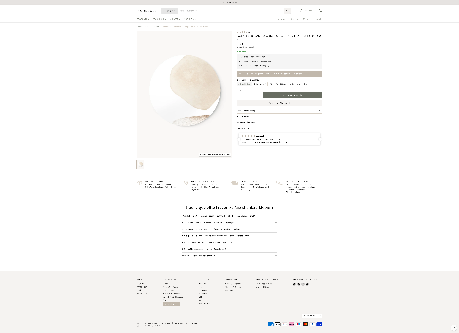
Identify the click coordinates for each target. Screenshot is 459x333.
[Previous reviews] (238, 139)
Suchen (139, 323)
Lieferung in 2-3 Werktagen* (229, 2)
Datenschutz (203, 300)
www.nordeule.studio (264, 284)
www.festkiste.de (262, 287)
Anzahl (239, 90)
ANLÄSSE (174, 19)
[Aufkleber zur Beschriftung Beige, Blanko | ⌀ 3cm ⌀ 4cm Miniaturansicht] (140, 164)
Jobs (200, 287)
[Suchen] (287, 11)
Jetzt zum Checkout (279, 103)
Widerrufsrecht (204, 303)
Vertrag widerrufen (171, 304)
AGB (200, 297)
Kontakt (318, 19)
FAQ (164, 300)
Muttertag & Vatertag (233, 287)
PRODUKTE (142, 19)
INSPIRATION (189, 19)
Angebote (282, 19)
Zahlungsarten (168, 290)
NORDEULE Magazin (233, 284)
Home (139, 27)
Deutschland (311, 316)
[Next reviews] (320, 139)
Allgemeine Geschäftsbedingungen (158, 323)
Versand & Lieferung (170, 287)
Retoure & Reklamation (171, 294)
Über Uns (295, 19)
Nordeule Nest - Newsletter (173, 297)
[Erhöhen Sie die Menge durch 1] (258, 95)
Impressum (203, 294)
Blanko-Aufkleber (152, 27)
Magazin (307, 19)
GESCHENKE (159, 19)
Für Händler (203, 290)
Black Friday (230, 290)
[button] (279, 139)
